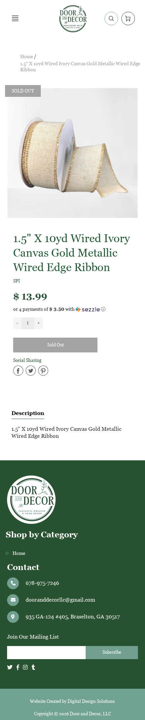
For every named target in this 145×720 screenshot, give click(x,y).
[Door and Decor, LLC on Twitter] (9, 667)
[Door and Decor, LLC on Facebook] (18, 667)
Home (26, 56)
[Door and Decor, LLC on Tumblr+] (33, 667)
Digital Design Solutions (91, 701)
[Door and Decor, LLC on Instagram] (25, 667)
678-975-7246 (42, 583)
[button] (72, 309)
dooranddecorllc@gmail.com (60, 600)
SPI (16, 280)
